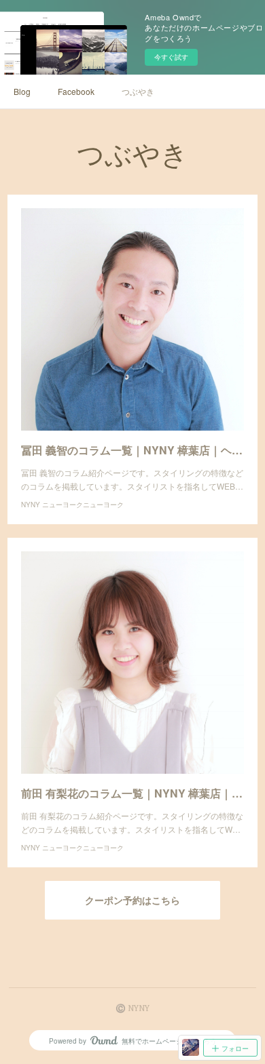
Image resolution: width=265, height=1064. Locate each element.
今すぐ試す (171, 57)
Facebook (76, 91)
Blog (22, 91)
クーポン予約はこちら (132, 900)
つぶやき (138, 91)
